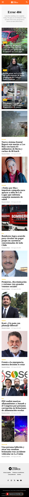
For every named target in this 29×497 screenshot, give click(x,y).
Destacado (4, 444)
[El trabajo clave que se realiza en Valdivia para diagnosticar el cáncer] (14, 96)
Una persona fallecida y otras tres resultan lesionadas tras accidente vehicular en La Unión (13, 450)
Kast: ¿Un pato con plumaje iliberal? (11, 324)
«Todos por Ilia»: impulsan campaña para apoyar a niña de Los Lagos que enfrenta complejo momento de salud (13, 194)
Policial (5, 42)
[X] (14, 480)
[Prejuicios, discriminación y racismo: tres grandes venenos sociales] (14, 264)
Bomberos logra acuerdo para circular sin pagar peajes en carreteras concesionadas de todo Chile (13, 240)
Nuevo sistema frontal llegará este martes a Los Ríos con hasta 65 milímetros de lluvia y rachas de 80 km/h (13, 146)
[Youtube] (20, 480)
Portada (5, 70)
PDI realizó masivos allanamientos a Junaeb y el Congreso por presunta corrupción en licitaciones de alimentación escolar (14, 406)
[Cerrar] (22, 494)
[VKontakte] (17, 480)
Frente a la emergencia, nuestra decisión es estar (13, 363)
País (3, 233)
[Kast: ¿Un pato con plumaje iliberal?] (14, 305)
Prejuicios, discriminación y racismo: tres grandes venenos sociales (14, 284)
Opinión (4, 279)
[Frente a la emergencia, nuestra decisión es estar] (14, 344)
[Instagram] (11, 480)
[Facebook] (8, 480)
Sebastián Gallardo (6, 153)
